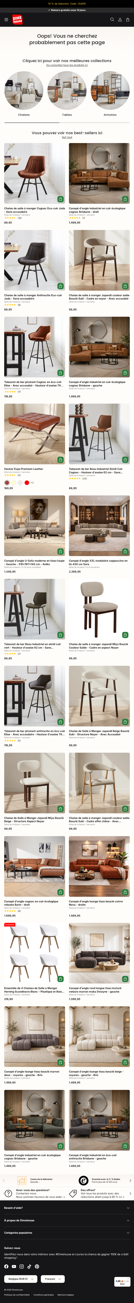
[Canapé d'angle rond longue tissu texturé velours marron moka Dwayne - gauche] (99, 953)
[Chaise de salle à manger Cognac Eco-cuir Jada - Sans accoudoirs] (34, 173)
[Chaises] (23, 90)
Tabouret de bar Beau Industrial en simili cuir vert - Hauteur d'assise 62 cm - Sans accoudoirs (32, 647)
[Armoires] (110, 90)
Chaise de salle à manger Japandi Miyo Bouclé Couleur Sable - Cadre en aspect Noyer (98, 645)
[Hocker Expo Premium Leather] (34, 434)
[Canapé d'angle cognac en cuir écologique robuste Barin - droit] (34, 866)
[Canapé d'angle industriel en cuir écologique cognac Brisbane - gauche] (99, 347)
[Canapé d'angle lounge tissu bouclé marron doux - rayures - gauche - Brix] (34, 1036)
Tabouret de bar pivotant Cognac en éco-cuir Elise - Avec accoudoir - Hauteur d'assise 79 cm (33, 385)
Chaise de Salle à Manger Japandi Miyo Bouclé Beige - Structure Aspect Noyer (34, 819)
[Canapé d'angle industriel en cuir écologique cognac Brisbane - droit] (99, 173)
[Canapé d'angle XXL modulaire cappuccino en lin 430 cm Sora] (99, 525)
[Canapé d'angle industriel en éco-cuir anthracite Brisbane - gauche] (99, 1120)
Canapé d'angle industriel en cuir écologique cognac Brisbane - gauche (97, 383)
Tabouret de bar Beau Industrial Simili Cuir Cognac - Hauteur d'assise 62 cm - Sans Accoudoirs (95, 472)
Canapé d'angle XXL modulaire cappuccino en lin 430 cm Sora (98, 562)
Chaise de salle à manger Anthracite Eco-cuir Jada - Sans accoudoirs (33, 297)
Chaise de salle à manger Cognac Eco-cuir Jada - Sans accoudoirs (34, 210)
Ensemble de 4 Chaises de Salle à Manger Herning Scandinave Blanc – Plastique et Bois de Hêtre (33, 991)
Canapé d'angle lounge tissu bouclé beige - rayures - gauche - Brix (96, 1073)
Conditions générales (44, 1295)
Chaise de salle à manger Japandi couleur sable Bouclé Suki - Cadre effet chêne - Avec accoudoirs (99, 821)
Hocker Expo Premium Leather (23, 469)
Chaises (24, 115)
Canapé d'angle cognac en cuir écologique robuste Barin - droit (31, 903)
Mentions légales (66, 1295)
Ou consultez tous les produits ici (67, 65)
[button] (128, 19)
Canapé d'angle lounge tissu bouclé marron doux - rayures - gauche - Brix (31, 1073)
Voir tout (67, 137)
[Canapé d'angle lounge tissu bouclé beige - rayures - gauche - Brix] (99, 1036)
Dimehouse (17, 1290)
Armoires (110, 115)
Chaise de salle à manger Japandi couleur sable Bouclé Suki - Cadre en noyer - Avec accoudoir (99, 297)
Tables (67, 115)
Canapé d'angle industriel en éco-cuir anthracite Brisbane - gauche (93, 1157)
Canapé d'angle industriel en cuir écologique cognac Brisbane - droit (97, 210)
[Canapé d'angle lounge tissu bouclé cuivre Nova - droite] (99, 866)
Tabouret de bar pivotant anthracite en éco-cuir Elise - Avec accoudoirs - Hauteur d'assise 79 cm (34, 734)
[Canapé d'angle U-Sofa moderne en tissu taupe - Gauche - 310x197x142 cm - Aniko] (34, 525)
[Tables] (66, 90)
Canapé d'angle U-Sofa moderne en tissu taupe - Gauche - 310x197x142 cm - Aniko (34, 562)
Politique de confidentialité (17, 1295)
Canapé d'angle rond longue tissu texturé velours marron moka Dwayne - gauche (95, 989)
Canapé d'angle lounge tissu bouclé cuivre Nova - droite (96, 903)
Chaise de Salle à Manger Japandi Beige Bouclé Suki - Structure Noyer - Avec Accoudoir (99, 732)
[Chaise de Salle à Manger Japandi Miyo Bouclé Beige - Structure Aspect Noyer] (34, 783)
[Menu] (128, 1279)
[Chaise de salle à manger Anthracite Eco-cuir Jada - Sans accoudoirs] (34, 260)
